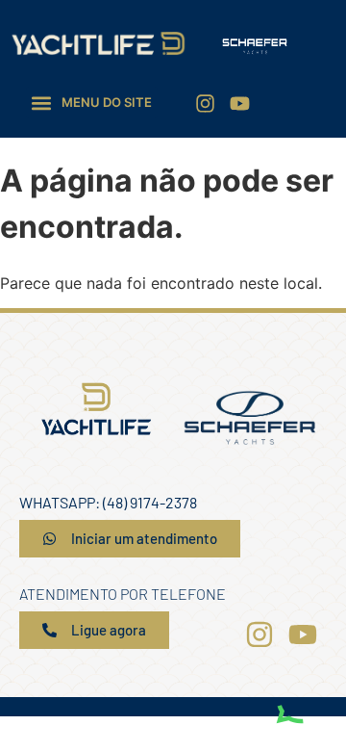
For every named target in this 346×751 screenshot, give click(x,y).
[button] (92, 102)
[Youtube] (240, 103)
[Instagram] (205, 103)
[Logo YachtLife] (98, 44)
